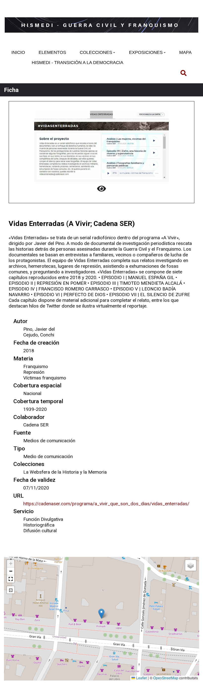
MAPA (185, 52)
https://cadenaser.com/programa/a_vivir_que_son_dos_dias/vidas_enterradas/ (106, 504)
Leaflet (141, 677)
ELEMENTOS (52, 52)
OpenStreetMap (165, 677)
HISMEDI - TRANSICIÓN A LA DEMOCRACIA (77, 62)
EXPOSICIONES (146, 52)
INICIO (18, 52)
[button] (101, 614)
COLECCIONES (96, 52)
